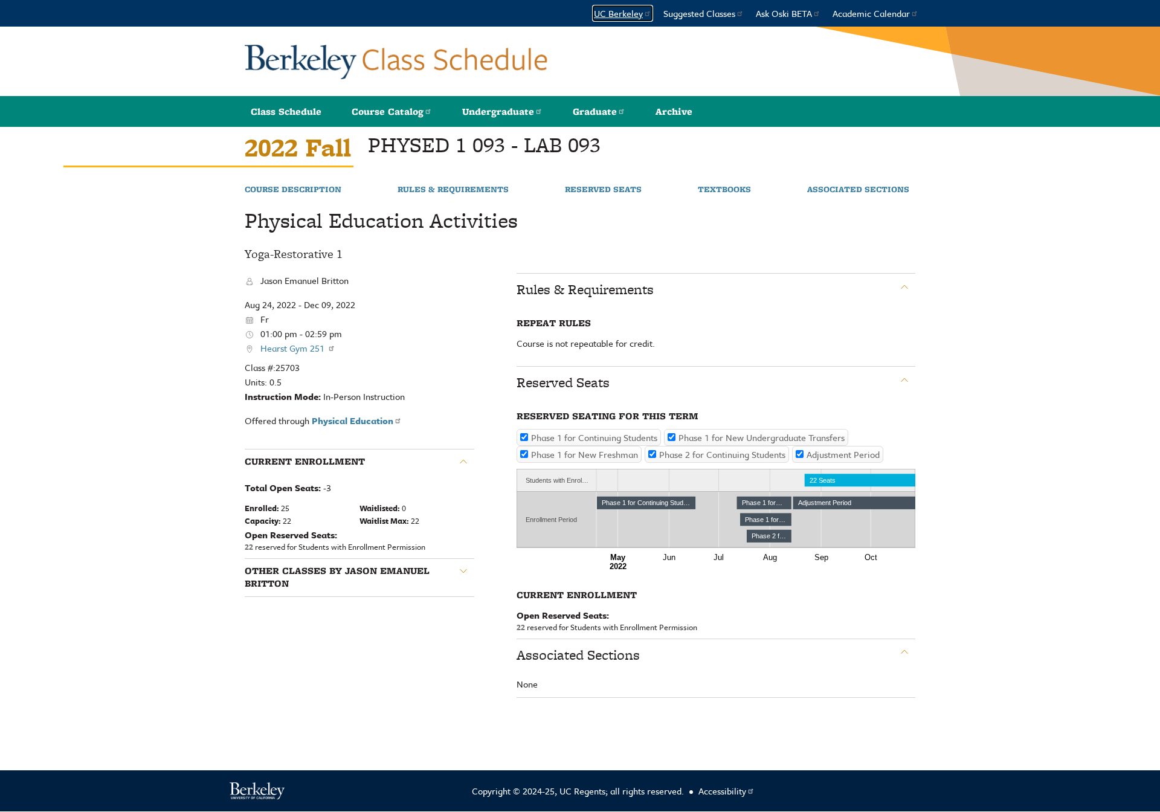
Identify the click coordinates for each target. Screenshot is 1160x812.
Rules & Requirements (453, 189)
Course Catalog (388, 111)
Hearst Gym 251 (293, 348)
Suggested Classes (699, 13)
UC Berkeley (618, 13)
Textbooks (724, 189)
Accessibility (722, 791)
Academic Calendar (871, 13)
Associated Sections (858, 189)
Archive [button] (674, 111)
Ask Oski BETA (784, 13)
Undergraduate (498, 111)
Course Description (293, 189)
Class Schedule (286, 111)
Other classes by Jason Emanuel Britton (337, 577)
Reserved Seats (603, 189)
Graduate (595, 111)
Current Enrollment (305, 462)
